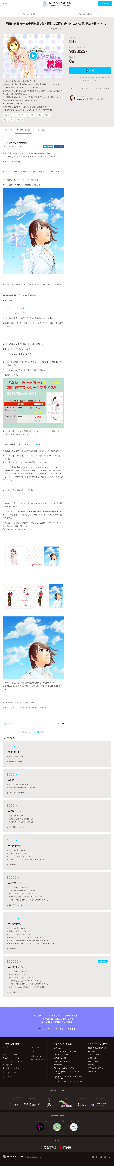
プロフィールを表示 (96, 99)
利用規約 (91, 1064)
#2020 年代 (92, 1051)
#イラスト (20, 120)
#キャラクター (8, 120)
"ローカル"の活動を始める (64, 1068)
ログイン (6, 3)
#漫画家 (47, 115)
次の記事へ (57, 723)
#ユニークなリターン (19, 115)
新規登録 (106, 3)
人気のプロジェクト (38, 1052)
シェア (76, 88)
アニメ (5, 1058)
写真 (4, 1054)
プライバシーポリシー (96, 1068)
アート (16, 1051)
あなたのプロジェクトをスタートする (59, 1028)
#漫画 (40, 115)
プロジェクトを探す (28, 14)
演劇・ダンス (7, 1064)
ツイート (87, 88)
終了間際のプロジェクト (38, 1060)
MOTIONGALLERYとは (97, 1048)
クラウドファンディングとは (65, 1051)
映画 (4, 1051)
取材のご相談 (93, 1061)
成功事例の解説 (60, 1058)
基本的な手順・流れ (61, 1054)
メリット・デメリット (62, 1061)
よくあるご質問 (94, 1054)
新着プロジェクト (38, 1056)
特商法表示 (92, 1071)
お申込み (57, 1048)
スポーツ (6, 1073)
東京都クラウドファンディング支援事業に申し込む (68, 1077)
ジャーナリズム (8, 1077)
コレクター (38, 130)
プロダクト (18, 1061)
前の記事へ (9, 723)
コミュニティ (8, 1061)
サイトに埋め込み (102, 88)
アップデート (23, 130)
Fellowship (58, 1064)
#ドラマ (32, 115)
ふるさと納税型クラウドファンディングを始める (68, 1072)
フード (16, 1073)
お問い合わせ (93, 1058)
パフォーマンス (19, 1069)
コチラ (21, 308)
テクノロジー (8, 1068)
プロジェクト (9, 130)
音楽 (16, 1054)
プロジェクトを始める (85, 14)
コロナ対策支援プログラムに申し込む (68, 1081)
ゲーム (16, 1058)
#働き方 (6, 115)
